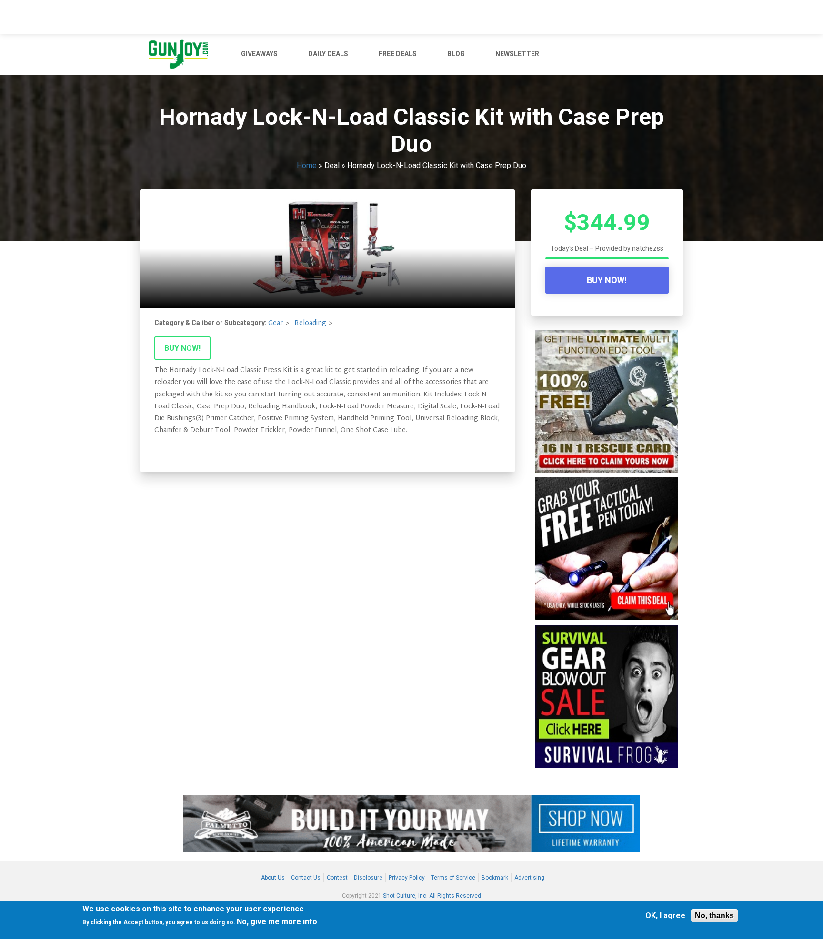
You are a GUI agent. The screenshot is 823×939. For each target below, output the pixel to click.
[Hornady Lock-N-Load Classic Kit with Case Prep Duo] (327, 248)
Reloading (310, 323)
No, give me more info (277, 922)
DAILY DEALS (328, 54)
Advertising (529, 877)
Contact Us (306, 877)
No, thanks (714, 915)
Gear (275, 323)
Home (307, 165)
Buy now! (182, 348)
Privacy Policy (407, 877)
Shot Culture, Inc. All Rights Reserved (432, 895)
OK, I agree (665, 915)
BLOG (456, 54)
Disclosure (368, 877)
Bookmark (495, 877)
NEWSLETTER (517, 54)
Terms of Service (453, 877)
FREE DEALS (398, 54)
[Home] (182, 54)
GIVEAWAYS (259, 54)
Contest (337, 877)
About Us (273, 877)
